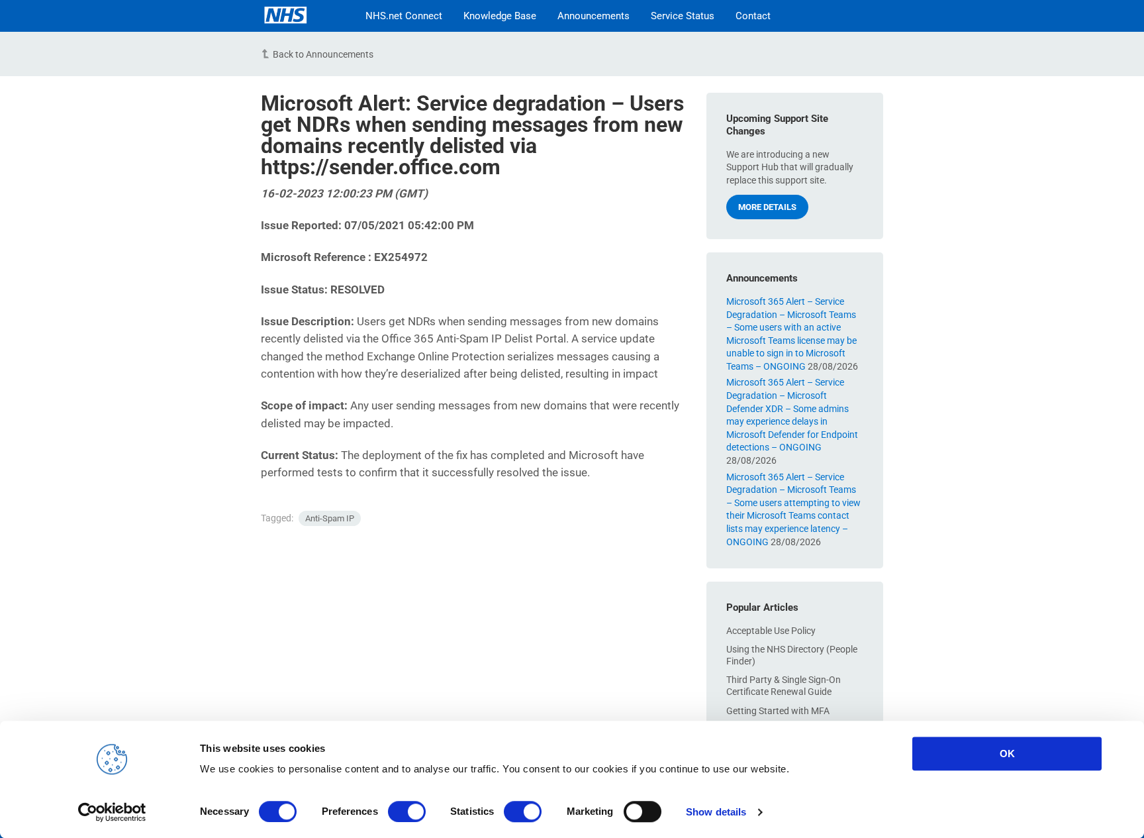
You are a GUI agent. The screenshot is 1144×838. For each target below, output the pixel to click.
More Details (767, 207)
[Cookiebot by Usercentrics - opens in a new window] (112, 812)
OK (1007, 753)
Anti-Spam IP (329, 518)
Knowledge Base (499, 16)
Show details (716, 811)
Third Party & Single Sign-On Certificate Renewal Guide (783, 685)
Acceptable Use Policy (771, 630)
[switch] (407, 811)
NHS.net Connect (403, 16)
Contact (753, 16)
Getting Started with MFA (778, 711)
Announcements (593, 16)
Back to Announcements (323, 54)
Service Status (682, 16)
